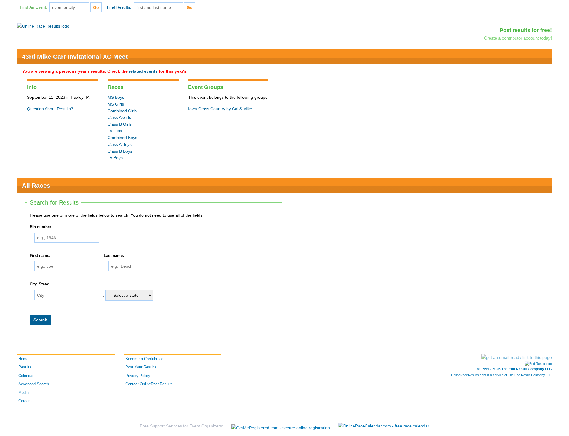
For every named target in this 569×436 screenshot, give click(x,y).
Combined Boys (122, 137)
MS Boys (116, 97)
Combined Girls (122, 110)
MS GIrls (116, 104)
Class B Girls (120, 124)
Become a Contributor (144, 359)
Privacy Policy (137, 376)
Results (24, 367)
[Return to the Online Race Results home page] (43, 25)
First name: (40, 256)
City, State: (39, 284)
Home (23, 359)
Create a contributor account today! (518, 38)
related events (143, 71)
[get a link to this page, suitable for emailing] (516, 357)
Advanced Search (33, 384)
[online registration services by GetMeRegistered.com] (280, 426)
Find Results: (119, 7)
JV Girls (115, 131)
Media (23, 393)
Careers (25, 401)
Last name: (114, 256)
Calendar (25, 376)
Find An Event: (33, 7)
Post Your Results (140, 367)
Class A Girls (119, 117)
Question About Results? (50, 108)
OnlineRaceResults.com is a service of (501, 375)
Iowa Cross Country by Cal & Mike (220, 108)
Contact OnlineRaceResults (149, 384)
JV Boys (115, 157)
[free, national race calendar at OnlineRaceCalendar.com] (383, 425)
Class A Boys (120, 144)
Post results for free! (526, 30)
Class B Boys (120, 151)
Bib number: (41, 227)
